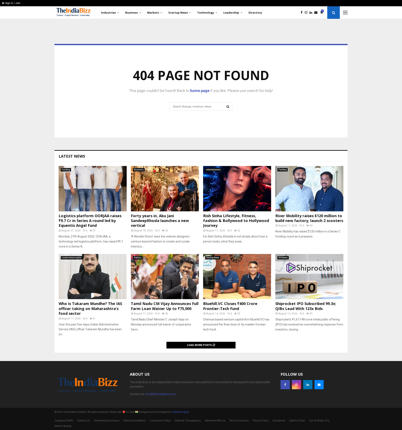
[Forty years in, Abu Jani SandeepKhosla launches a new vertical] (165, 188)
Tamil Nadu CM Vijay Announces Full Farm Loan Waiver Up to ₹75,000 (164, 306)
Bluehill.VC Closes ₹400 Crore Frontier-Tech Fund (230, 306)
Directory (255, 12)
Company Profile (63, 420)
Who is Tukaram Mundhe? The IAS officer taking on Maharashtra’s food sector (90, 308)
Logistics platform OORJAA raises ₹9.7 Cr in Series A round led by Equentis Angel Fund (90, 220)
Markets (153, 12)
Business (131, 12)
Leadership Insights (71, 257)
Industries (108, 12)
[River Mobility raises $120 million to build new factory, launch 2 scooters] (309, 188)
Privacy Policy (261, 420)
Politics (138, 257)
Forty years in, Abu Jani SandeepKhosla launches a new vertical (160, 220)
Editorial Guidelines (134, 420)
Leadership (231, 12)
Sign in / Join (12, 3)
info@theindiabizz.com (160, 394)
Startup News (178, 12)
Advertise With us (215, 420)
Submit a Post (297, 420)
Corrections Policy (160, 420)
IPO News (283, 257)
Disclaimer (279, 420)
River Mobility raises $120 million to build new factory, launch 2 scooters (309, 218)
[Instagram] (307, 12)
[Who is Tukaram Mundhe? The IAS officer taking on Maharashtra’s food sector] (93, 276)
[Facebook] (303, 12)
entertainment (213, 169)
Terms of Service (239, 420)
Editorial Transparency (188, 420)
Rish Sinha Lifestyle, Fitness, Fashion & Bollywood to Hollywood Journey (236, 220)
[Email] (317, 12)
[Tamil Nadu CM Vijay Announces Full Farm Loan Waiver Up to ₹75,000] (165, 276)
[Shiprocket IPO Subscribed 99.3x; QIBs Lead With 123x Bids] (309, 276)
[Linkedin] (311, 12)
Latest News (72, 156)
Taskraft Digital (180, 412)
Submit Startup (62, 426)
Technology (205, 12)
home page (199, 90)
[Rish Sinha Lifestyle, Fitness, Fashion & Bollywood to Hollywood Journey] (237, 188)
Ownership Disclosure (106, 420)
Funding (66, 169)
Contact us (83, 420)
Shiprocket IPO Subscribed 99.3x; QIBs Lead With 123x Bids (305, 306)
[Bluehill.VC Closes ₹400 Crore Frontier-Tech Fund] (237, 276)
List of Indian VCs (319, 420)
